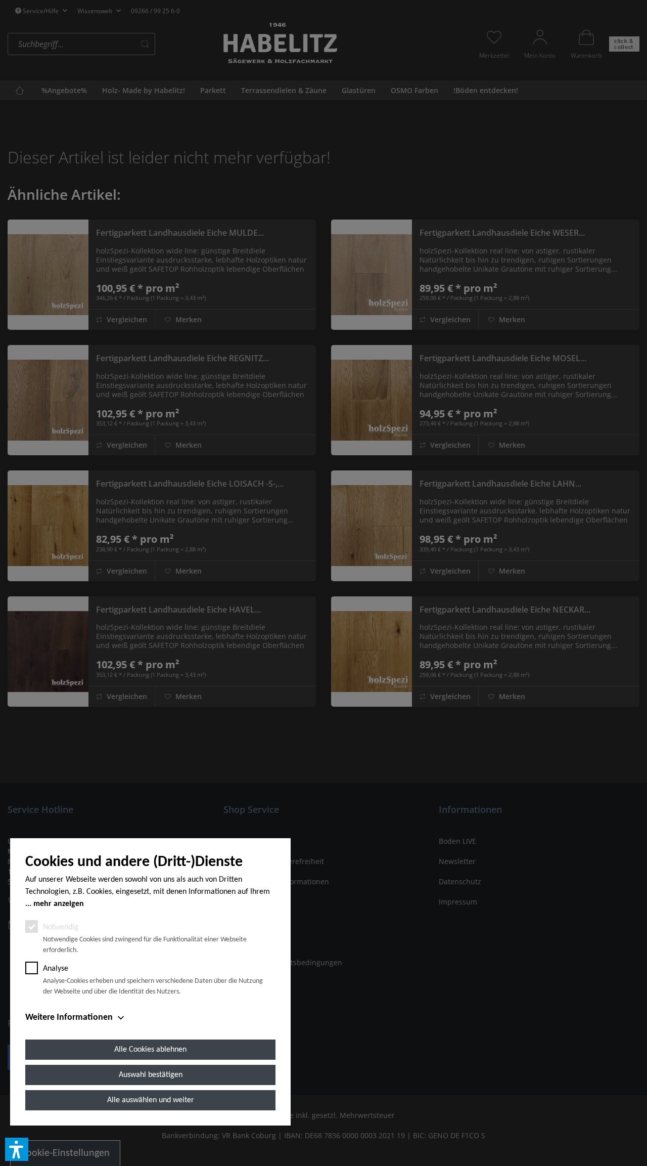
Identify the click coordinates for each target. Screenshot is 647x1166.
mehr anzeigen (58, 904)
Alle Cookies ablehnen (150, 1050)
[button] (16, 1149)
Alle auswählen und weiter (150, 1100)
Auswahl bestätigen (150, 1075)
